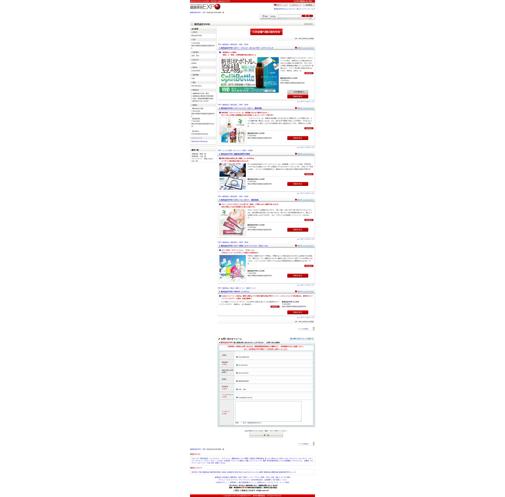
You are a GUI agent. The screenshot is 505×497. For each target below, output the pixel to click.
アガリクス (293, 458)
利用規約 (233, 482)
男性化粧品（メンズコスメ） (210, 458)
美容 (244, 477)
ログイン (295, 5)
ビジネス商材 (227, 150)
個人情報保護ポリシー (246, 482)
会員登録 (309, 5)
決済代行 (194, 472)
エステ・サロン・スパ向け (213, 461)
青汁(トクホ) (283, 458)
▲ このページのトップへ (306, 101)
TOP (219, 44)
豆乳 (208, 463)
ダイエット (199, 461)
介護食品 (252, 458)
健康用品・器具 (235, 477)
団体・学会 (265, 477)
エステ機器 (244, 458)
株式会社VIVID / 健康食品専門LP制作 (235, 154)
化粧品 (224, 472)
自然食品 (226, 477)
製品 (232, 288)
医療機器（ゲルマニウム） (293, 461)
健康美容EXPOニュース (287, 472)
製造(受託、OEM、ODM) (239, 44)
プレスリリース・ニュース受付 (278, 482)
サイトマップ (304, 9)
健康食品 (226, 44)
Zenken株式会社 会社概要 (261, 480)
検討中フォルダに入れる (306, 48)
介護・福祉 (275, 477)
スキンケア (195, 458)
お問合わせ (261, 482)
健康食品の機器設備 (271, 472)
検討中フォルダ (281, 5)
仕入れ (223, 463)
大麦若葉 (227, 461)
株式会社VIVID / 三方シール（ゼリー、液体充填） (240, 200)
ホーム (221, 480)
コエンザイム (302, 458)
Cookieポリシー (221, 482)
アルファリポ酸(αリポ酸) (240, 461)
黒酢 (264, 461)
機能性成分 (236, 458)
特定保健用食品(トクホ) (275, 461)
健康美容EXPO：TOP (197, 12)
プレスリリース (231, 480)
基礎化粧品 (260, 458)
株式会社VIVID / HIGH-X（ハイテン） (235, 292)
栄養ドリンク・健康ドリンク (245, 288)
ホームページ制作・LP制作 (243, 150)
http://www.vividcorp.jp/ (199, 141)
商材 (266, 16)
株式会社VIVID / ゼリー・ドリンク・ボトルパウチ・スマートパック (247, 48)
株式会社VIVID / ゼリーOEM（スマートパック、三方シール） (245, 246)
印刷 (200, 472)
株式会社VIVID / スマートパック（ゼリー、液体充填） (242, 108)
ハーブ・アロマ (253, 477)
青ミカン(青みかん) (272, 458)
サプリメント (226, 458)
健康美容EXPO (245, 496)
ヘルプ (312, 9)
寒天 (212, 463)
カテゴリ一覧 (293, 9)
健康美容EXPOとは (281, 9)
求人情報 (276, 480)
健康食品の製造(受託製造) (212, 472)
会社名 (273, 16)
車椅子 (217, 463)
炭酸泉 (306, 461)
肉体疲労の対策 (232, 472)
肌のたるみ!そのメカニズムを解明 (251, 472)
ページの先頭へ (303, 329)
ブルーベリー (201, 463)
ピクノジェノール (255, 461)
